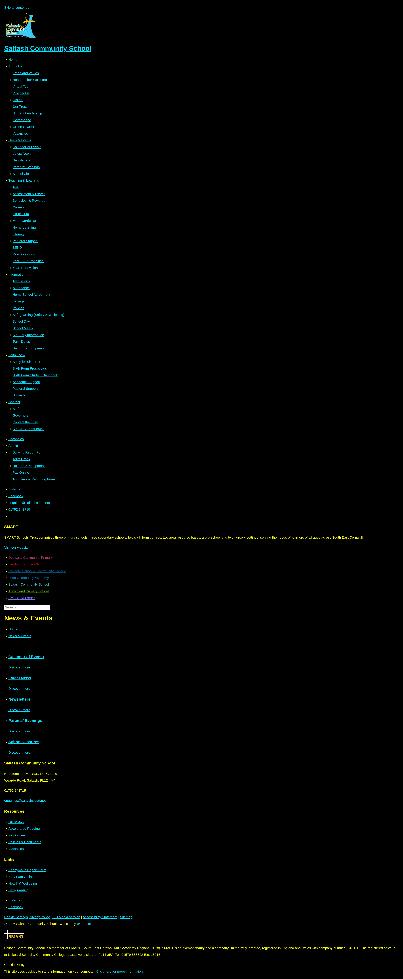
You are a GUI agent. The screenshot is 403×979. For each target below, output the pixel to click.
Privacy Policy (39, 917)
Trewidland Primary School (28, 591)
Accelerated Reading (24, 828)
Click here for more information (119, 971)
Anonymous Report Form (27, 870)
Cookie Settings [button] (16, 917)
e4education (86, 924)
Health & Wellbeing (22, 883)
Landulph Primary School (27, 564)
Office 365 (16, 822)
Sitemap (126, 917)
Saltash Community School (28, 584)
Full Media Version (66, 917)
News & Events (19, 636)
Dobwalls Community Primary (30, 557)
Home (12, 629)
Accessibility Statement (100, 917)
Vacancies (16, 849)
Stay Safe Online (21, 877)
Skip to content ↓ (16, 7)
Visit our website (16, 547)
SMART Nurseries (21, 598)
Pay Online (16, 835)
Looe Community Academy (28, 578)
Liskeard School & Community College (37, 571)
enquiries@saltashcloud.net (25, 800)
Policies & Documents (24, 842)
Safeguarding (18, 890)
